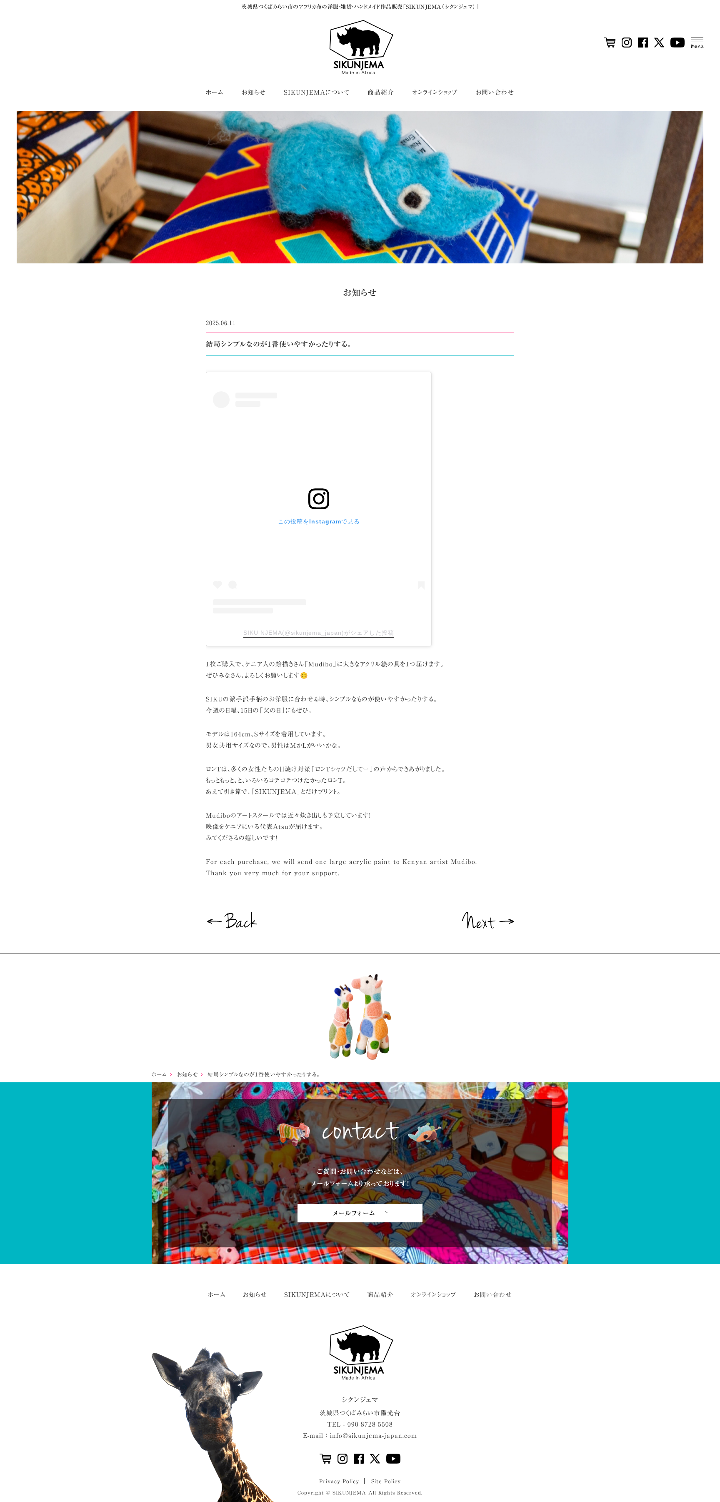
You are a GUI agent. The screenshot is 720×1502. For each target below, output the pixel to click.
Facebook (643, 43)
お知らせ (253, 92)
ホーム (214, 92)
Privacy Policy (339, 1481)
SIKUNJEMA (360, 47)
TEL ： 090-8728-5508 (360, 1424)
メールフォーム (354, 1213)
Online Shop (609, 43)
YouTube (677, 43)
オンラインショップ (435, 92)
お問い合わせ (494, 92)
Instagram (627, 43)
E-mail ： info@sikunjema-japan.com (360, 1435)
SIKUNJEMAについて (317, 92)
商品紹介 (381, 92)
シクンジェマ (360, 1399)
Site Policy (386, 1481)
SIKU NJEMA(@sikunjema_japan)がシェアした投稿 (318, 632)
